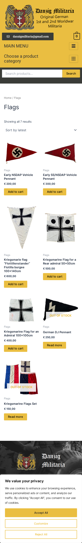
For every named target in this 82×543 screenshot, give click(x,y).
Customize (41, 523)
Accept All (41, 512)
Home (8, 97)
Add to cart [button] (15, 192)
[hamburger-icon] (73, 46)
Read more (54, 345)
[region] (41, 508)
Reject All (41, 534)
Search (71, 73)
